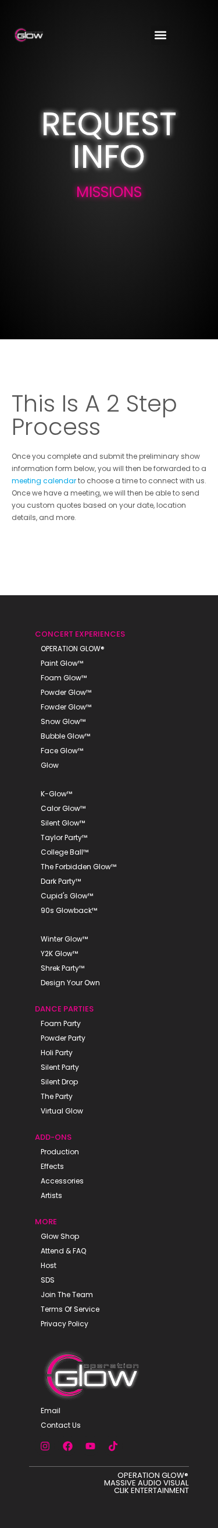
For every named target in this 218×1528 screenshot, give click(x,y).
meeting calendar (44, 481)
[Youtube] (90, 1446)
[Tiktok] (113, 1446)
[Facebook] (67, 1446)
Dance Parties (64, 1008)
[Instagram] (45, 1446)
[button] (160, 35)
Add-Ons (53, 1137)
